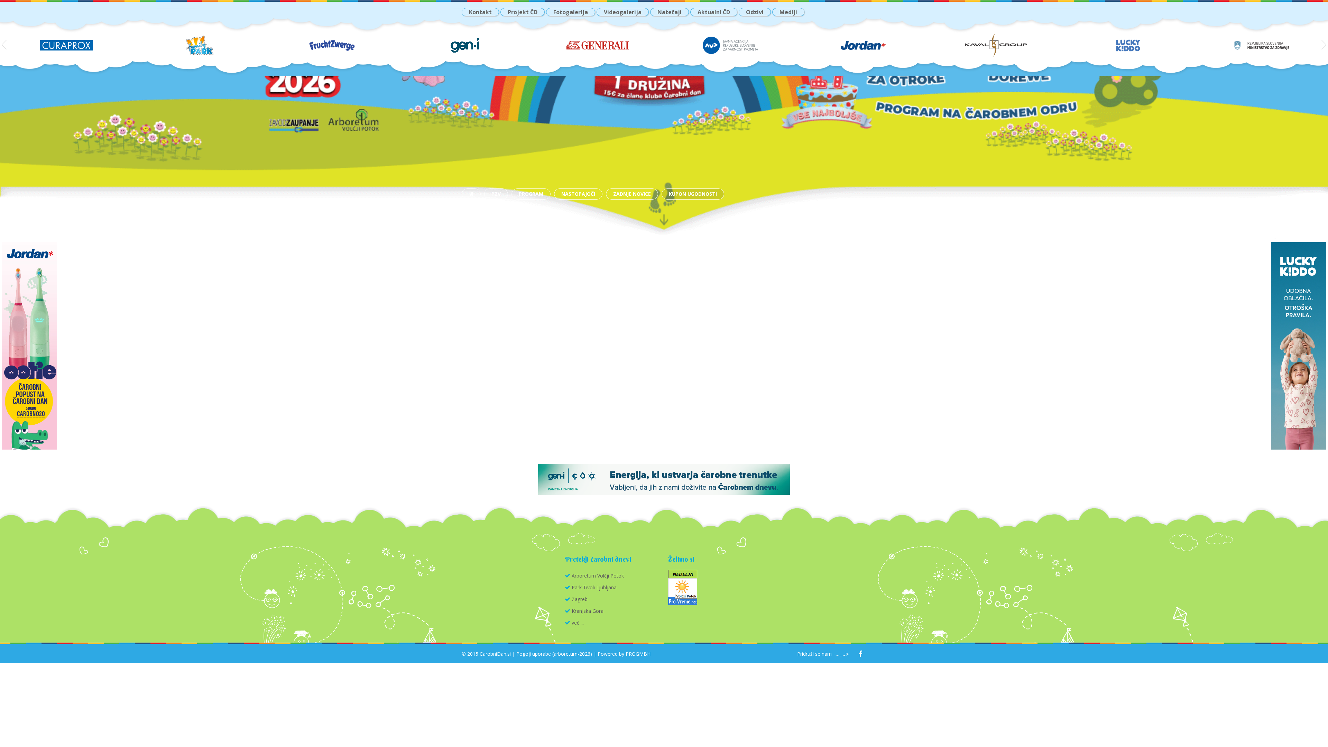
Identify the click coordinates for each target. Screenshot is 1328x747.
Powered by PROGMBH (624, 654)
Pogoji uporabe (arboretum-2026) (554, 654)
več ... (578, 622)
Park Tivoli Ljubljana (594, 587)
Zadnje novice (632, 194)
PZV (496, 194)
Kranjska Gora (587, 611)
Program (531, 194)
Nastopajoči (578, 194)
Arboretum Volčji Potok (598, 575)
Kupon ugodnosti (693, 194)
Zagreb (580, 599)
